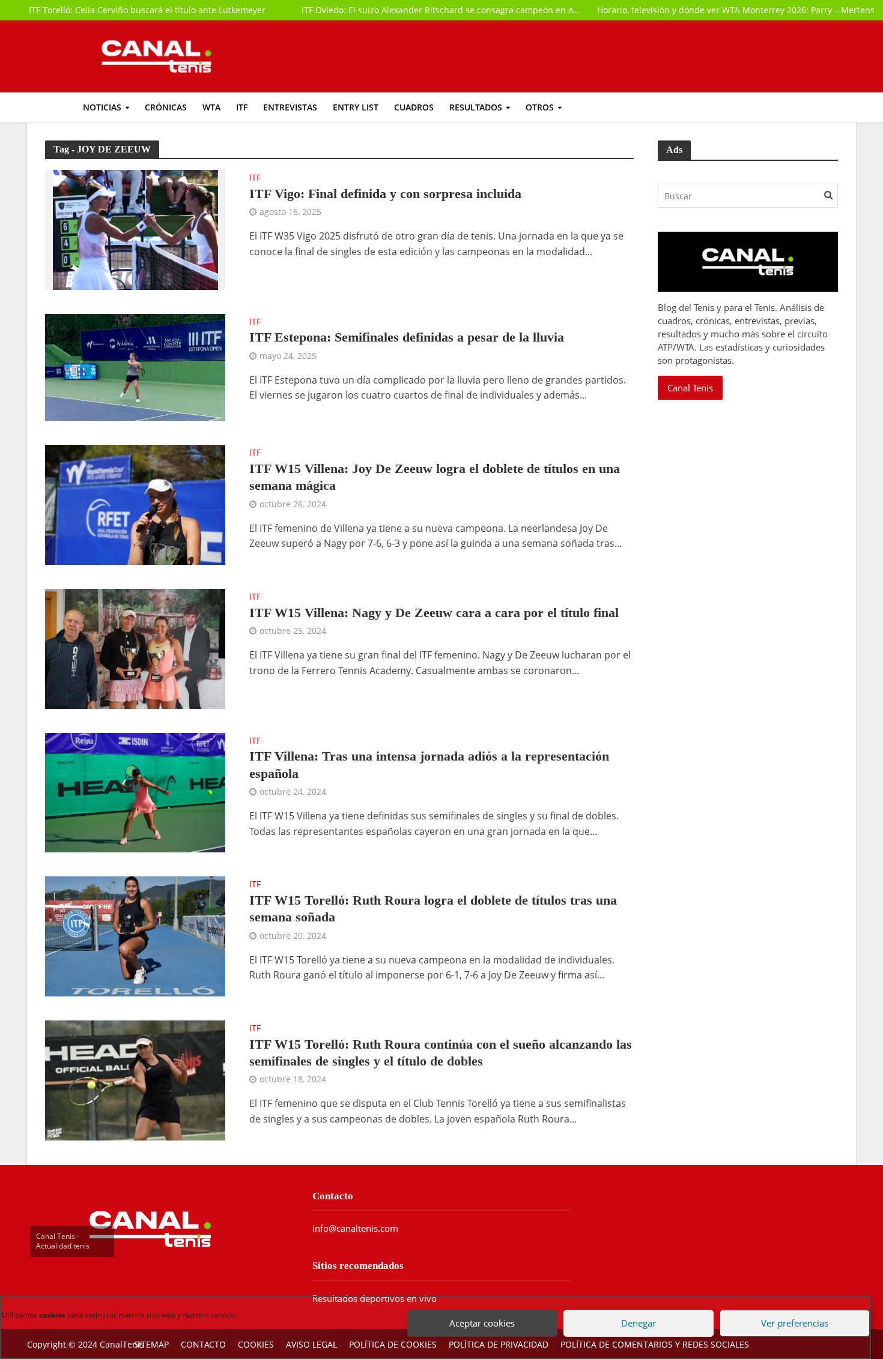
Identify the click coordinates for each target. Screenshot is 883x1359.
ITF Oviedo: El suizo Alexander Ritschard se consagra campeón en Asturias (441, 10)
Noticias (102, 107)
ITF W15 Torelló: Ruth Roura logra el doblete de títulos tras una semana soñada (433, 908)
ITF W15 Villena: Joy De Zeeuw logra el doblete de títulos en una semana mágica (434, 477)
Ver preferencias (790, 1310)
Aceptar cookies (478, 1310)
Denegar (633, 1310)
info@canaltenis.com (355, 1228)
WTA (211, 107)
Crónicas (166, 107)
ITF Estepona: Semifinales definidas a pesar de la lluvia (406, 337)
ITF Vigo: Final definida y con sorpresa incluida (385, 193)
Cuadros (414, 107)
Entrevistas (290, 107)
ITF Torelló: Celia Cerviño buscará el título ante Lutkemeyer (147, 10)
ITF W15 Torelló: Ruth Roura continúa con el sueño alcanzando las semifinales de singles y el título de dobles (440, 1052)
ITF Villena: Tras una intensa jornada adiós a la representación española (429, 764)
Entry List (355, 107)
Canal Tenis (690, 388)
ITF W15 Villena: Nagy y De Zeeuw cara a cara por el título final (434, 612)
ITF (241, 107)
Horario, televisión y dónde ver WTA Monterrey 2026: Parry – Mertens (736, 10)
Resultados (475, 107)
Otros (540, 107)
